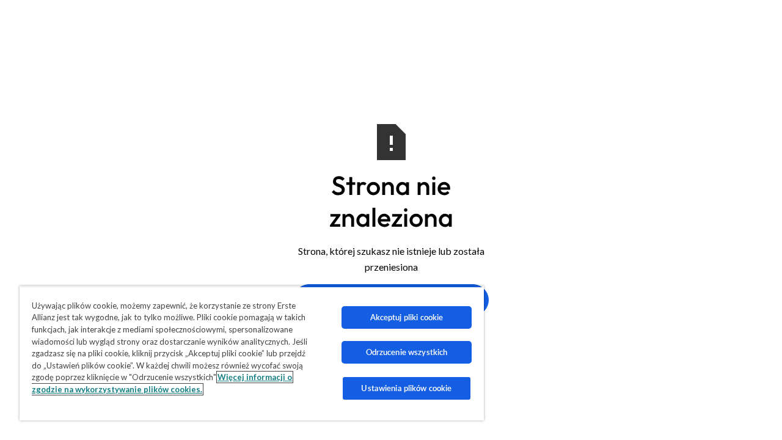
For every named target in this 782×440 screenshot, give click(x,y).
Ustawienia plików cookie (406, 388)
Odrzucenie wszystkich (407, 352)
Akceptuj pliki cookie (407, 317)
